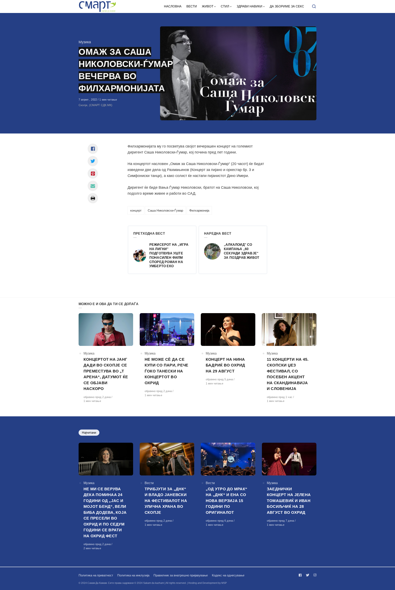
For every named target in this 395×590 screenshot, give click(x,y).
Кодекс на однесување (228, 575)
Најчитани (89, 432)
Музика (85, 42)
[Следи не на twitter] (307, 575)
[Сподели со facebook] (93, 149)
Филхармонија (199, 210)
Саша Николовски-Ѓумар (165, 210)
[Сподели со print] (93, 198)
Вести (149, 483)
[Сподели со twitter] (93, 161)
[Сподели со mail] (93, 186)
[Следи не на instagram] (314, 575)
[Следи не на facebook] (301, 575)
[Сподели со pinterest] (93, 173)
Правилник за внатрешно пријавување (180, 575)
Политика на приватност (96, 575)
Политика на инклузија (133, 575)
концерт (136, 210)
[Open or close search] (314, 6)
